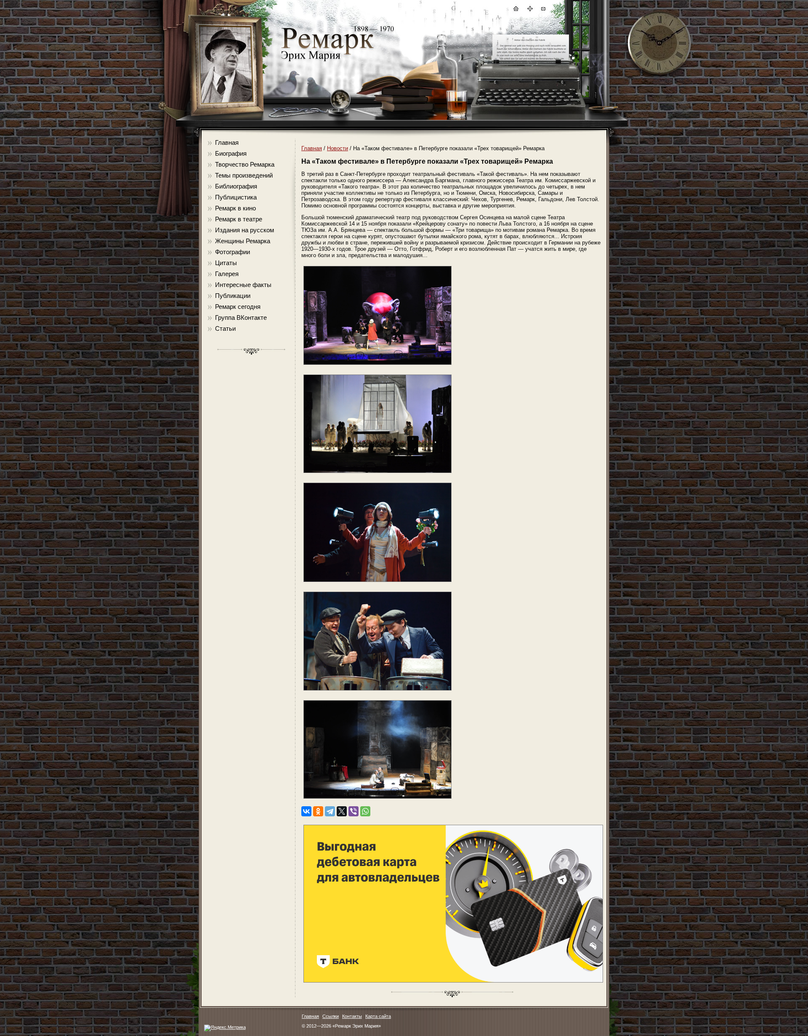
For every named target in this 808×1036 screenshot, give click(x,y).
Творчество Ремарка (244, 164)
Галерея (227, 273)
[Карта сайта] (529, 10)
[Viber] (353, 811)
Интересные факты (243, 284)
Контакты (352, 1016)
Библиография (236, 186)
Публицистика (236, 197)
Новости (337, 148)
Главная (227, 142)
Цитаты (226, 262)
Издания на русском (244, 230)
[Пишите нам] (543, 10)
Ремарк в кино (235, 208)
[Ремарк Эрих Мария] (327, 61)
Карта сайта (378, 1016)
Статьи (225, 328)
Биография (231, 153)
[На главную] (515, 10)
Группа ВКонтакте (241, 317)
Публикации (232, 295)
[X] (342, 811)
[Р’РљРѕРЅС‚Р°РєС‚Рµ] (306, 811)
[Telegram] (330, 811)
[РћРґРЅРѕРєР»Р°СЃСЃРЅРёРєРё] (318, 811)
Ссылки (330, 1016)
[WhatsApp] (365, 811)
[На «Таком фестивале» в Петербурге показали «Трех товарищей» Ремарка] (377, 365)
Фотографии (232, 251)
